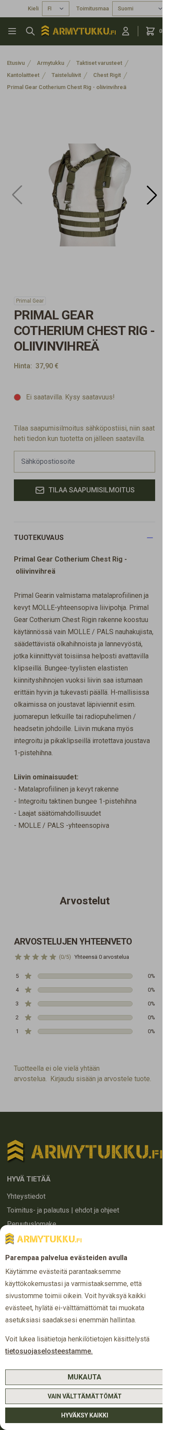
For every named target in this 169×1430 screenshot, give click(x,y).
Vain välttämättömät (85, 1396)
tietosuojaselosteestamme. (49, 1351)
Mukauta (84, 1377)
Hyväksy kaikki (84, 1415)
